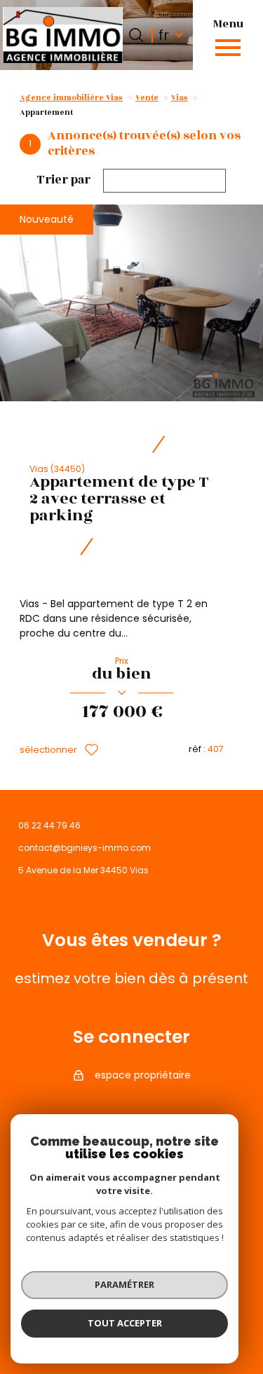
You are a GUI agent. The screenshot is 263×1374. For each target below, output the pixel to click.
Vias (179, 98)
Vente (147, 98)
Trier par (63, 180)
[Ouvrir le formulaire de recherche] (136, 35)
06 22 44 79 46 (49, 825)
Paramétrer (124, 1284)
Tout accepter (125, 1323)
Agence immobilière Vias (71, 98)
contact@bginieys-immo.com (84, 848)
